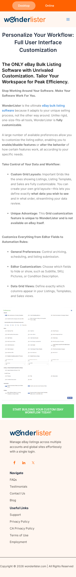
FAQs (13, 480)
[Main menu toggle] (68, 19)
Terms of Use (19, 535)
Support (15, 515)
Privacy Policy (19, 521)
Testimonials (18, 486)
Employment (18, 542)
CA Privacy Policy (22, 528)
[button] (23, 5)
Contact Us (17, 493)
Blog (13, 500)
